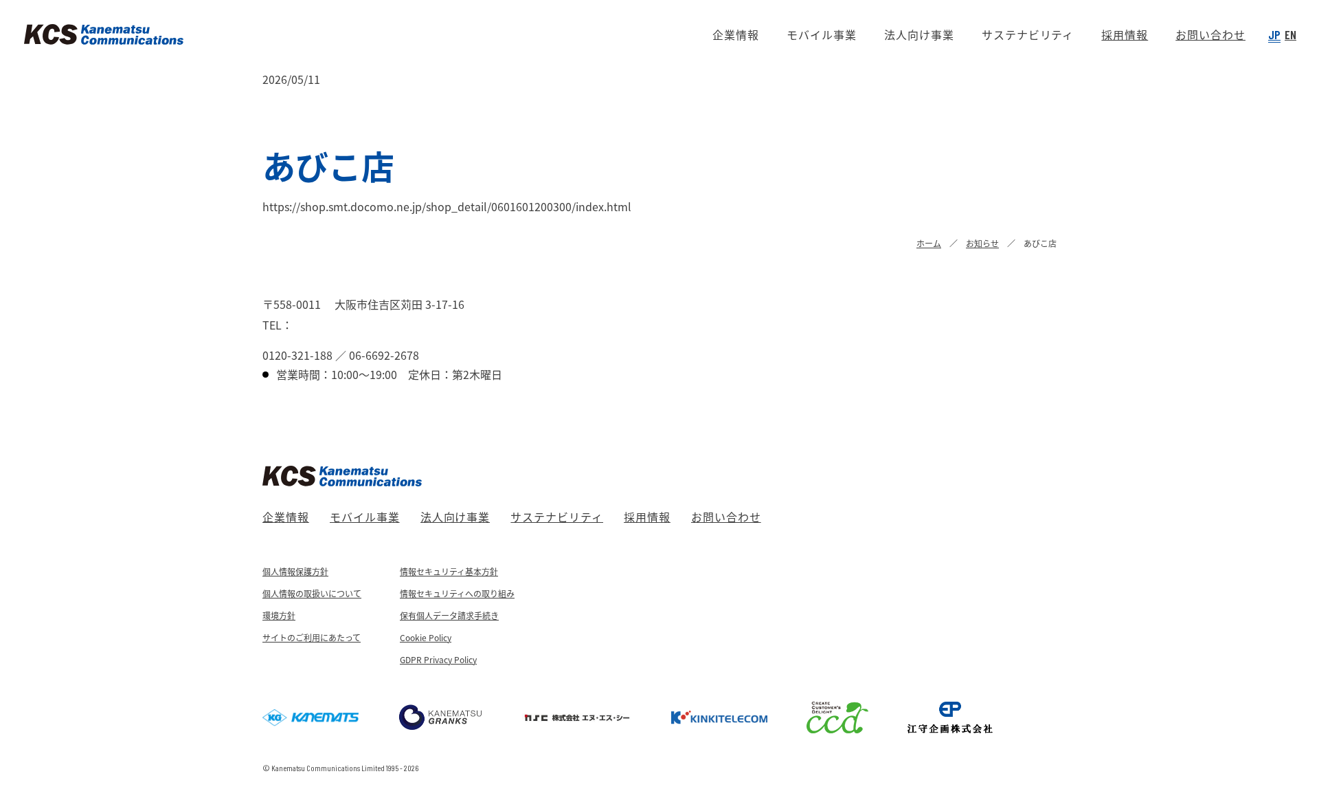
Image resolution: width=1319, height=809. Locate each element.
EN (1290, 34)
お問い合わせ (726, 516)
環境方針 (278, 615)
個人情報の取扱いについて (311, 593)
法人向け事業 (455, 516)
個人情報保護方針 (295, 571)
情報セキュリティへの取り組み (457, 593)
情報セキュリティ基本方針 (449, 571)
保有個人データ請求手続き (449, 615)
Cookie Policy (425, 637)
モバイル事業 (365, 516)
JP (1274, 34)
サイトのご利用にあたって (311, 637)
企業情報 (285, 516)
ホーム (928, 243)
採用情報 (647, 516)
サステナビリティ (556, 516)
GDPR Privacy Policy (438, 659)
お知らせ (982, 243)
